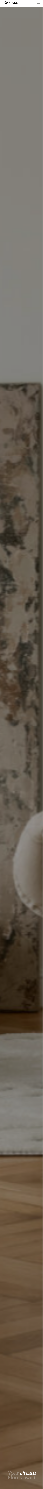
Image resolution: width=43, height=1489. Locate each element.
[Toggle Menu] (38, 3)
